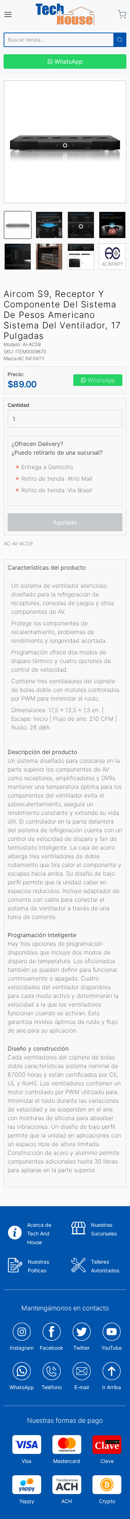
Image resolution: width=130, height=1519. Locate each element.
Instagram (22, 1348)
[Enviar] (119, 40)
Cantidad (18, 405)
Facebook (51, 1348)
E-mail (81, 1387)
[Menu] (16, 14)
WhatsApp (68, 61)
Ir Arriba (111, 1387)
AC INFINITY (31, 358)
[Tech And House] (65, 14)
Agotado (65, 522)
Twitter (81, 1348)
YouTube (111, 1348)
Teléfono (52, 1387)
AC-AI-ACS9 (18, 543)
